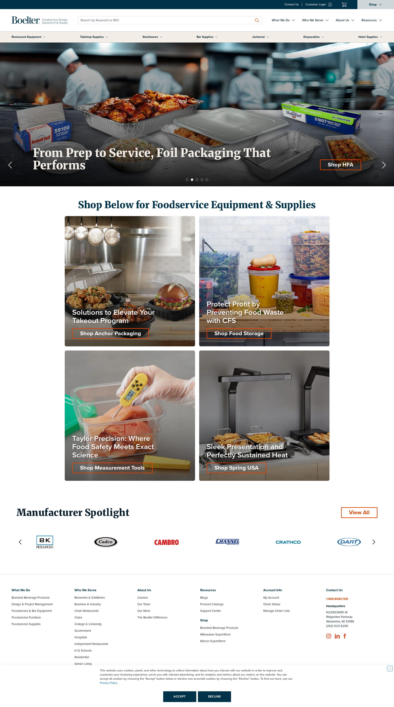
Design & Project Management (32, 604)
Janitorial (258, 37)
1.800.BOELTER (337, 599)
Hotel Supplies (368, 37)
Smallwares (150, 37)
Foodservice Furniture (26, 617)
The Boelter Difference (152, 617)
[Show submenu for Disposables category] (322, 37)
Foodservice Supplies (26, 624)
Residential (81, 657)
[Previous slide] (10, 165)
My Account (271, 597)
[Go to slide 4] (202, 179)
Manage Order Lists (276, 611)
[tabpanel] (197, 114)
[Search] (257, 20)
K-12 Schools (83, 650)
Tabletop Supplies (92, 37)
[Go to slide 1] (187, 179)
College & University (88, 624)
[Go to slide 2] (192, 179)
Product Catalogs (212, 604)
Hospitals (80, 637)
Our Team (143, 604)
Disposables (311, 37)
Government (82, 631)
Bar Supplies (205, 37)
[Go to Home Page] (40, 20)
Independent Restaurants (91, 644)
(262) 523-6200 (337, 626)
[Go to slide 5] (207, 179)
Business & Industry (87, 604)
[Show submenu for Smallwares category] (161, 37)
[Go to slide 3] (197, 179)
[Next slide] (384, 165)
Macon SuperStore (212, 641)
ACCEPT (180, 696)
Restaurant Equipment (26, 37)
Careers (142, 597)
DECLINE (214, 696)
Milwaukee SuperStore (215, 634)
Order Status (271, 604)
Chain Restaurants (86, 611)
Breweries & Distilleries (89, 597)
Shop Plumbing (333, 164)
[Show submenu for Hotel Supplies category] (380, 37)
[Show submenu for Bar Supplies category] (216, 37)
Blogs (204, 597)
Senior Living (83, 664)
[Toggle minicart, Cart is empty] (344, 4)
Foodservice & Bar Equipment (32, 611)
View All (359, 512)
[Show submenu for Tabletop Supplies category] (106, 37)
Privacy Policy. (109, 683)
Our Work (143, 611)
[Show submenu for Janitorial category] (267, 37)
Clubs (78, 617)
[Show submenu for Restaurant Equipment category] (44, 37)
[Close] (389, 668)
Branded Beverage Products (31, 597)
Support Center (210, 611)
